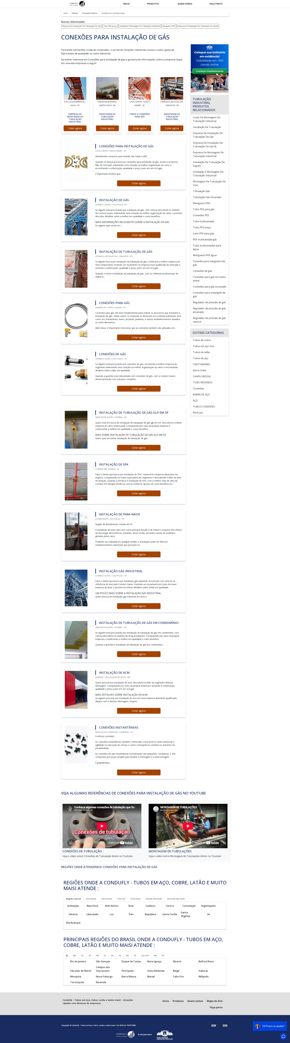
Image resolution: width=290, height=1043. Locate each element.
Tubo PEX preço (110, 26)
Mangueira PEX (169, 26)
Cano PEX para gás (203, 233)
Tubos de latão (201, 352)
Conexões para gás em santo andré (209, 278)
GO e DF (145, 955)
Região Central (73, 898)
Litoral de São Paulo (176, 898)
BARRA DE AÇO (201, 394)
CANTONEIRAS (201, 364)
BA (127, 955)
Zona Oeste (106, 898)
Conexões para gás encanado (209, 286)
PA (163, 955)
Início (166, 1001)
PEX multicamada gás (205, 239)
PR (97, 955)
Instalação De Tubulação (207, 127)
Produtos (153, 3)
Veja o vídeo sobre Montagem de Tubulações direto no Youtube (185, 856)
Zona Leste (135, 898)
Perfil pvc (198, 412)
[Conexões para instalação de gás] (75, 88)
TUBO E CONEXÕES (204, 406)
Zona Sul (121, 898)
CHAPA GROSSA (202, 376)
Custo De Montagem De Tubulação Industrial (206, 119)
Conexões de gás (202, 271)
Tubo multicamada (203, 221)
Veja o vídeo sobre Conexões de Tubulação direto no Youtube (97, 856)
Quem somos (185, 3)
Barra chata (199, 370)
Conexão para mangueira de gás (209, 263)
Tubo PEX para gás (203, 209)
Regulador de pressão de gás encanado (209, 310)
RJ (67, 955)
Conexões (198, 388)
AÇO (195, 400)
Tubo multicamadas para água (207, 247)
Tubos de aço (200, 358)
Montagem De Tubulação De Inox (209, 183)
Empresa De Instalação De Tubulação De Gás (81, 26)
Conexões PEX (201, 215)
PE (120, 955)
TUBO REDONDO (203, 382)
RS (112, 955)
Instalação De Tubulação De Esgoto (209, 163)
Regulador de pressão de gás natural (209, 319)
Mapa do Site (215, 1001)
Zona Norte (91, 898)
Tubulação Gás (201, 191)
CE (135, 955)
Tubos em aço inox (203, 346)
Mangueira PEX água (205, 255)
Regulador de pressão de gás (209, 302)
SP (90, 955)
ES (82, 955)
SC (105, 955)
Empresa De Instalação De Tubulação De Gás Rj (197, 26)
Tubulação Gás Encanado (207, 197)
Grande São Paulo (154, 898)
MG (74, 955)
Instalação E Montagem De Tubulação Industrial (139, 26)
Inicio (126, 3)
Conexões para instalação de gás (209, 294)
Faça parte (215, 3)
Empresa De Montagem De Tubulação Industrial (208, 154)
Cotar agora (75, 128)
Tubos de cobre (202, 340)
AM (155, 955)
